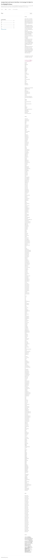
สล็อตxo (26, 463)
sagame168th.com (27, 343)
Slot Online (26, 356)
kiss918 (26, 81)
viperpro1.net (26, 413)
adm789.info (26, 138)
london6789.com (27, 252)
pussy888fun (26, 326)
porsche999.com (27, 316)
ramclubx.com (26, 328)
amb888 (26, 148)
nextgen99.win (27, 276)
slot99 (25, 65)
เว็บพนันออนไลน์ (27, 481)
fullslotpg (26, 202)
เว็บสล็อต (26, 482)
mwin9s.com (26, 272)
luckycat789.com (27, 255)
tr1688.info (26, 389)
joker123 (26, 62)
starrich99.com (27, 370)
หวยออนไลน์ (26, 475)
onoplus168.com (27, 288)
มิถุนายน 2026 (26, 497)
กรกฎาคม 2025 (27, 509)
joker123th (26, 234)
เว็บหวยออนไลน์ (27, 483)
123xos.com (26, 118)
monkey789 (26, 268)
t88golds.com (26, 376)
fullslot (25, 201)
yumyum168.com (27, 421)
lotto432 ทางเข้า (27, 254)
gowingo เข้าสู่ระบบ (30, 538)
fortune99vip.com (27, 198)
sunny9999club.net (27, 374)
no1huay (26, 282)
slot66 (25, 66)
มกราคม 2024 (26, 528)
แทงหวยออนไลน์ (27, 489)
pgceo (25, 300)
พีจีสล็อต (26, 444)
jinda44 (26, 67)
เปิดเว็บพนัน (26, 478)
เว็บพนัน (26, 480)
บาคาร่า (26, 100)
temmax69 (26, 378)
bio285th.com (26, 169)
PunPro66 (26, 319)
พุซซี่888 (26, 99)
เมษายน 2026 (26, 499)
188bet (25, 122)
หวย (25, 473)
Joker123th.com (27, 235)
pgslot (25, 80)
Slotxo (25, 359)
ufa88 (25, 397)
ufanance (26, 403)
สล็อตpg (26, 462)
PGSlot (25, 305)
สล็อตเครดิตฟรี (27, 550)
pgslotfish (26, 311)
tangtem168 (26, 377)
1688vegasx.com (27, 120)
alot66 (25, 146)
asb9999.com (26, 153)
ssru (25, 368)
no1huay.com (26, 283)
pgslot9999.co (26, 309)
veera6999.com (27, 410)
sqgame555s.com (27, 362)
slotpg (25, 76)
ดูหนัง (25, 430)
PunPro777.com (27, 322)
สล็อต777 (26, 456)
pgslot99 (26, 308)
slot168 (26, 63)
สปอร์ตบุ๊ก (26, 449)
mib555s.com (26, 266)
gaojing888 (26, 206)
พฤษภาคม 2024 (27, 524)
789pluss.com (26, 127)
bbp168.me (26, 163)
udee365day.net (27, 395)
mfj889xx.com (26, 265)
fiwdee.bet (26, 196)
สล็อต (29, 547)
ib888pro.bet (26, 223)
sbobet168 (26, 345)
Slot (25, 355)
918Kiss (26, 130)
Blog (5, 9)
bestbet (26, 165)
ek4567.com (26, 184)
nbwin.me (26, 274)
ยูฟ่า (25, 448)
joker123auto (26, 233)
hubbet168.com (27, 220)
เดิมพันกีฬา (26, 477)
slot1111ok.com (27, 357)
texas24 (26, 379)
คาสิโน (25, 427)
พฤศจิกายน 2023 (27, 530)
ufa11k (25, 396)
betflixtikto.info (27, 166)
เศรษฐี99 (26, 552)
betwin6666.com (27, 167)
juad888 (26, 236)
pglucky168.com (27, 303)
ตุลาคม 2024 (26, 518)
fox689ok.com (26, 199)
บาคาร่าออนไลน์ (27, 111)
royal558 (26, 337)
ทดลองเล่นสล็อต (27, 432)
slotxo (25, 75)
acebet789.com (27, 137)
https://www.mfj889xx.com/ (28, 219)
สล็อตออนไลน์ (26, 466)
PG (28, 540)
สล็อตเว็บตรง (26, 64)
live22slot (26, 248)
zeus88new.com (27, 426)
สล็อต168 (27, 548)
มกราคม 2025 (26, 515)
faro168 (30, 537)
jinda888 (26, 231)
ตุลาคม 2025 (26, 506)
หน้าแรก (2, 9)
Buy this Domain (15, 9)
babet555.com (26, 156)
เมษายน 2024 (26, 525)
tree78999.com (27, 391)
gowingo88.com (27, 214)
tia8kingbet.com (27, 385)
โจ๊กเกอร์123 (26, 490)
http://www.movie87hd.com (28, 96)
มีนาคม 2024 (26, 526)
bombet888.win (27, 170)
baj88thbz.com (27, 161)
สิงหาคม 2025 (26, 508)
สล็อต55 (31, 547)
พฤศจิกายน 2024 (27, 517)
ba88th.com (26, 154)
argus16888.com (27, 152)
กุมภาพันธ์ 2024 (27, 527)
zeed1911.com (26, 424)
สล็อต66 (26, 455)
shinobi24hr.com (27, 352)
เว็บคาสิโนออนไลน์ (27, 479)
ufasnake (26, 405)
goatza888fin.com (27, 207)
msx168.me (26, 270)
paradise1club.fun (27, 292)
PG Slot (26, 541)
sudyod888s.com (27, 373)
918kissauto (26, 132)
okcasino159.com (27, 284)
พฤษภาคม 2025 (27, 511)
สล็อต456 (26, 454)
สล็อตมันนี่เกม (26, 465)
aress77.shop (26, 151)
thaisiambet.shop (27, 380)
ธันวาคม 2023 (26, 529)
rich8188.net (26, 334)
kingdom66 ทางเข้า (27, 240)
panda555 (26, 291)
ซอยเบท (26, 429)
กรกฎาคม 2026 (27, 496)
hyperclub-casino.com (27, 221)
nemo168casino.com (27, 275)
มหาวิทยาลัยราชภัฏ (27, 446)
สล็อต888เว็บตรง (27, 458)
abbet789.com (26, 135)
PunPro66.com (27, 320)
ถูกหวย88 (26, 431)
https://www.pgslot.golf (28, 101)
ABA (25, 133)
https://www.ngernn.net (28, 113)
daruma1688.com (27, 179)
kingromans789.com (27, 241)
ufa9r (30, 545)
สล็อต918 (26, 459)
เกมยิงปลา (26, 476)
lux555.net (26, 258)
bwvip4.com (26, 172)
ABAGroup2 (26, 134)
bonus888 (26, 171)
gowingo (26, 213)
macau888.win (26, 259)
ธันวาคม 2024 (26, 516)
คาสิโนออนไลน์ (27, 428)
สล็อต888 (26, 69)
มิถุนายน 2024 (26, 523)
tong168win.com (27, 387)
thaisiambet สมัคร (27, 545)
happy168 (26, 216)
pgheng (26, 302)
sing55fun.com (27, 353)
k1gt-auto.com (27, 237)
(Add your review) (3, 29)
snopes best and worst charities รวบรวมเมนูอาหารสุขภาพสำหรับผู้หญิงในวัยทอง (17, 3)
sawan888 (26, 344)
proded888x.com (27, 318)
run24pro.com (26, 339)
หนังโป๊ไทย (26, 77)
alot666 (26, 147)
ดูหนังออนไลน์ (26, 110)
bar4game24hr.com (27, 162)
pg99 (25, 299)
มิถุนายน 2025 (26, 510)
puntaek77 (26, 324)
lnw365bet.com (27, 249)
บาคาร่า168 (26, 437)
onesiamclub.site (27, 286)
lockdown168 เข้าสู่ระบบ (28, 250)
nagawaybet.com (27, 273)
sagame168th (26, 342)
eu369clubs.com (27, 190)
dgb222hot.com (27, 180)
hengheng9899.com (27, 217)
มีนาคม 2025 (26, 513)
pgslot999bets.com (27, 310)
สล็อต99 (26, 461)
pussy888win (26, 327)
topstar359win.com (27, 388)
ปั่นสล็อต (26, 439)
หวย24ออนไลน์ (27, 474)
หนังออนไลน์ (26, 472)
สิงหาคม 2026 (26, 495)
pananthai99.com (27, 290)
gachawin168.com (27, 205)
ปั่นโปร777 (26, 442)
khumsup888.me (27, 239)
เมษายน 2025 (26, 512)
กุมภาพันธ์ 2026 (27, 501)
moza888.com (26, 269)
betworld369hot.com (27, 168)
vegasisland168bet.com (28, 411)
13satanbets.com (27, 119)
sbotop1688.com (27, 346)
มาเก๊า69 (26, 447)
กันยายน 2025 (26, 507)
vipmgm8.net (26, 414)
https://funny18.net (27, 79)
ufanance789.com (27, 404)
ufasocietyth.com (27, 406)
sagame (26, 94)
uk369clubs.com (27, 409)
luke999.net (26, 257)
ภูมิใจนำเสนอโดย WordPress (4, 557)
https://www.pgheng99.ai (28, 103)
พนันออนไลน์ (26, 443)
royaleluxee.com (27, 338)
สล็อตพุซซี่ (26, 464)
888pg (25, 128)
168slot (26, 121)
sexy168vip (31, 543)
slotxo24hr (26, 360)
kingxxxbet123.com (27, 242)
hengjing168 (26, 218)
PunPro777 (26, 321)
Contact (9, 9)
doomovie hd (26, 84)
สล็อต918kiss (26, 460)
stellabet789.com (27, 371)
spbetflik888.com (27, 361)
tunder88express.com (27, 392)
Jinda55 (26, 230)
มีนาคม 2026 (26, 500)
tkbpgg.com (26, 386)
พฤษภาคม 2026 (27, 498)
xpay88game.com (27, 420)
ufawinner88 (26, 408)
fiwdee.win (26, 197)
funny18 (26, 204)
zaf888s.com (26, 422)
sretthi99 (26, 363)
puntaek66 (26, 323)
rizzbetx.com (26, 336)
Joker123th (30, 539)
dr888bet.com (26, 182)
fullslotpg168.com (27, 203)
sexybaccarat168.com (27, 351)
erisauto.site (26, 187)
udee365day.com (27, 394)
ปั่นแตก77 (26, 441)
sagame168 (26, 341)
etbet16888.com (27, 189)
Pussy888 (26, 325)
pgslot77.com (26, 307)
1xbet (25, 78)
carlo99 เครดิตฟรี (26, 537)
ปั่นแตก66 (26, 440)
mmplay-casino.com (27, 267)
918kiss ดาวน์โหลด (27, 131)
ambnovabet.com (27, 149)
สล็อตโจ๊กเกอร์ (26, 471)
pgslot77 (26, 306)
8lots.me (26, 129)
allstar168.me (26, 144)
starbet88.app (26, 369)
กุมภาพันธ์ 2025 (27, 514)
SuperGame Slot (27, 375)
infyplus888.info (27, 225)
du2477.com (26, 183)
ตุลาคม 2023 (26, 531)
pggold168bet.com (27, 301)
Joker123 (26, 232)
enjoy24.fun (26, 185)
